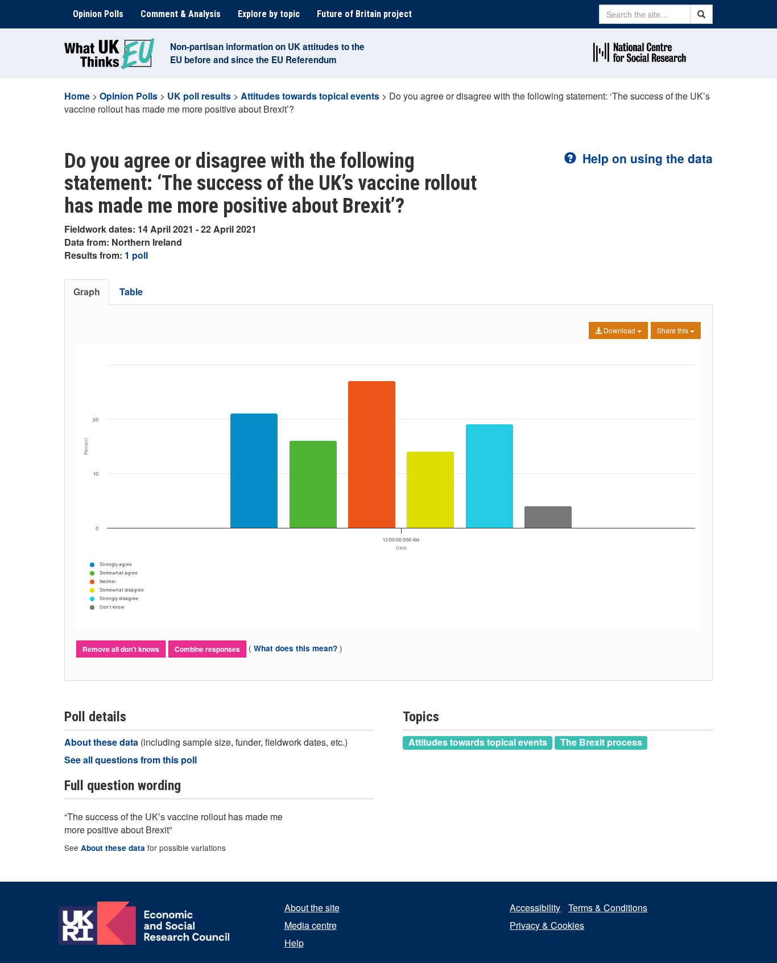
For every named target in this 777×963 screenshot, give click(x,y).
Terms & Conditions (607, 907)
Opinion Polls (98, 14)
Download (619, 330)
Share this (673, 330)
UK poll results (199, 95)
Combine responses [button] (207, 649)
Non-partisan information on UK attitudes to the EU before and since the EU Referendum (267, 53)
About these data (102, 742)
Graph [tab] (86, 291)
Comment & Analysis (180, 14)
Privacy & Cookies (547, 925)
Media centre (310, 925)
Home (77, 95)
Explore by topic (269, 14)
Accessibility (535, 907)
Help (294, 942)
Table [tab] (131, 291)
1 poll (136, 255)
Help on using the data (646, 158)
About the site (312, 907)
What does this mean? (295, 648)
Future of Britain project (364, 14)
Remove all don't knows (120, 649)
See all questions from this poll (130, 759)
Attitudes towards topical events (310, 95)
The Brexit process (601, 742)
